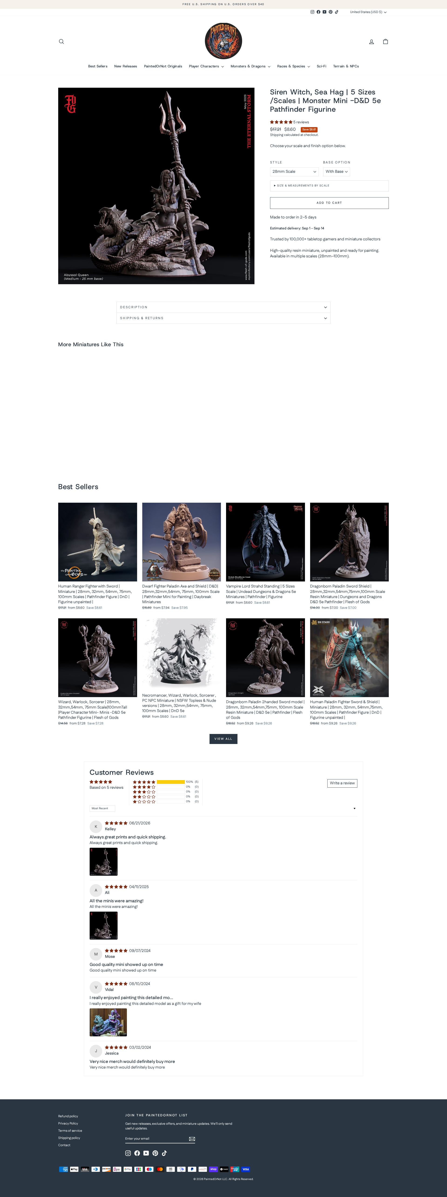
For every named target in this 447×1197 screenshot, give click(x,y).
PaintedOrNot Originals (163, 66)
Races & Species (291, 66)
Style (276, 162)
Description (134, 307)
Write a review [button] (342, 783)
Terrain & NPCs (346, 66)
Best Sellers (98, 66)
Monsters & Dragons (249, 66)
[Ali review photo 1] (104, 926)
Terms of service (70, 1130)
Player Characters (204, 66)
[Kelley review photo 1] (104, 862)
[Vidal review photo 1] (108, 1022)
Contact (64, 1145)
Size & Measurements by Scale (303, 186)
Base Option (337, 162)
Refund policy (68, 1116)
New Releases (125, 66)
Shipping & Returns (142, 318)
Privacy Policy (68, 1123)
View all (223, 739)
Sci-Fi (321, 66)
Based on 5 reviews (106, 787)
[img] (116, 823)
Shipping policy (69, 1138)
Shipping (276, 135)
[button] (281, 122)
